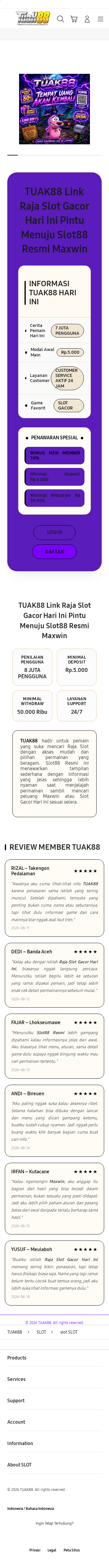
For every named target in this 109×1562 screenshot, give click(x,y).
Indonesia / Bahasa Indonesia (30, 1509)
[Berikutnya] (103, 109)
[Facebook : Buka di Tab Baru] (36, 1537)
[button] (74, 19)
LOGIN (54, 532)
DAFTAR (54, 551)
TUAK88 (29, 741)
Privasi (34, 1550)
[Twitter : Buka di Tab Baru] (48, 1537)
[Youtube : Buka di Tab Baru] (72, 1537)
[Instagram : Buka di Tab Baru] (60, 1537)
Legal (52, 1550)
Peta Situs (72, 1550)
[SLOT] (18, 18)
